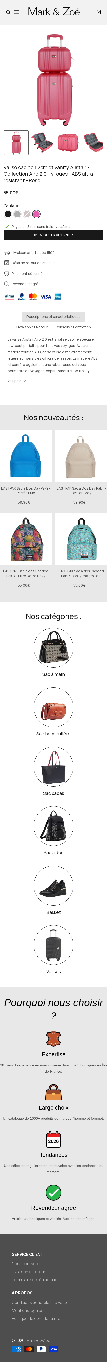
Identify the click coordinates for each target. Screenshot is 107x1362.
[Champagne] (27, 214)
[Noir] (8, 214)
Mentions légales (27, 1310)
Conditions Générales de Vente (40, 1302)
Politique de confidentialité (36, 1318)
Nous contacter (26, 1263)
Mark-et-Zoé (38, 1340)
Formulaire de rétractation (36, 1279)
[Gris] (17, 214)
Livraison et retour (28, 1271)
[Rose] (36, 214)
